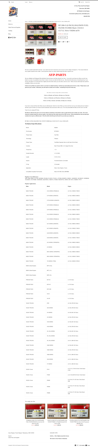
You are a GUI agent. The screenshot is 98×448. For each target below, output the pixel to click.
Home (9, 21)
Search (9, 436)
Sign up (30, 2)
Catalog (10, 30)
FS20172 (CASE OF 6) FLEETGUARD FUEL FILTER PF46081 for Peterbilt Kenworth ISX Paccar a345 (57, 422)
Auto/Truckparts (18, 445)
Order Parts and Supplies (14, 27)
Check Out (87, 2)
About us (10, 24)
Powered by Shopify (24, 445)
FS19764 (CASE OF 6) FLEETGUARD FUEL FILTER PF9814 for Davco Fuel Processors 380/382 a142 (79, 422)
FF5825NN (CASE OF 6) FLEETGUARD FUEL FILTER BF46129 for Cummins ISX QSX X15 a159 (35, 422)
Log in (26, 2)
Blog (9, 34)
